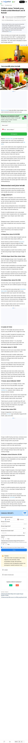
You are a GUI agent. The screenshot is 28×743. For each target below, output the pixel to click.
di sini (10, 31)
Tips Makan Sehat (8, 5)
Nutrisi (2, 5)
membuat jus (4, 390)
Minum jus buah (4, 110)
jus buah (9, 414)
